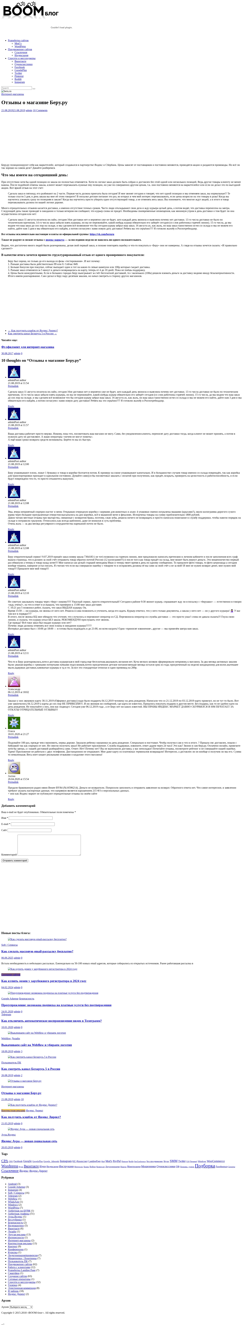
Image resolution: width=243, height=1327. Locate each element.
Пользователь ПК (11, 1062)
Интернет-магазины (12, 94)
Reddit (18, 79)
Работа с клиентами (19, 1267)
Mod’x (18, 43)
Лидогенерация (112, 1166)
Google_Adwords (51, 1161)
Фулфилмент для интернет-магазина (27, 347)
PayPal (117, 1161)
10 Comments (40, 110)
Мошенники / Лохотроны (22, 1258)
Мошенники (148, 1166)
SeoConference (140, 1161)
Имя (4, 818)
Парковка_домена (187, 1167)
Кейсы (93, 1166)
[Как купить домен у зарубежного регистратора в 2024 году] (42, 969)
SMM (174, 1161)
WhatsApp (13, 1201)
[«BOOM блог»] (30, 18)
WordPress (20, 46)
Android (12, 1184)
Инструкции (66, 1166)
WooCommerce (216, 1161)
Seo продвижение (154, 1161)
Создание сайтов (10, 974)
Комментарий (9, 854)
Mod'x (108, 1161)
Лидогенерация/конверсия (23, 1255)
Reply (11, 406)
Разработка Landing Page (22, 1270)
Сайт (4, 830)
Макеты (123, 1167)
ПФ (178, 1166)
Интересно (78, 1167)
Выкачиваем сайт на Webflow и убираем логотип (36, 1045)
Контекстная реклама (13, 1110)
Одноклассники (24, 64)
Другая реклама (17, 1234)
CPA (4, 1161)
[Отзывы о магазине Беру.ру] (24, 1081)
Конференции (16, 1249)
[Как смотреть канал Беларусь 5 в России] (32, 1057)
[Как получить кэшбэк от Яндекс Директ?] (32, 1104)
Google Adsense (10, 998)
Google (27, 1161)
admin (29, 110)
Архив (5, 1307)
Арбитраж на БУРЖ (19, 1210)
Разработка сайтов (18, 40)
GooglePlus (21, 70)
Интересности (16, 1237)
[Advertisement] (100, 138)
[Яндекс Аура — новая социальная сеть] (31, 1129)
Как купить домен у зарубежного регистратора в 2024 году (43, 981)
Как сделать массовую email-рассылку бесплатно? (37, 951)
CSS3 (11, 1161)
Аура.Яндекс (8, 1134)
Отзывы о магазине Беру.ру (21, 1093)
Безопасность (26, 998)
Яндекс (24, 1170)
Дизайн (16, 1038)
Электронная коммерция (22, 1288)
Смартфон (14, 1273)
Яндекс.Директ (38, 1170)
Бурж (21, 1167)
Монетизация (134, 1166)
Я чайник (13, 1291)
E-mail (5, 824)
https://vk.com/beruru (102, 234)
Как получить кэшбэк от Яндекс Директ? (33, 330)
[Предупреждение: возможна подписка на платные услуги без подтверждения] (53, 993)
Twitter (18, 73)
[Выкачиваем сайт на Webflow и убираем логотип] (37, 1032)
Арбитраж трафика (18, 1213)
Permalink (13, 386)
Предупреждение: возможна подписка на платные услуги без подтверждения (56, 1005)
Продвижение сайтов (20, 49)
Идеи (43, 1166)
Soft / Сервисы (9, 944)
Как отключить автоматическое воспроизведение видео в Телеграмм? (51, 1020)
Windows (202, 1161)
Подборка (205, 1165)
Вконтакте (20, 61)
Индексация (21, 55)
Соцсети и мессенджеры (22, 58)
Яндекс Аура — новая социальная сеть (29, 1141)
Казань (86, 1167)
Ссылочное (21, 52)
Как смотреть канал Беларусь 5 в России (32, 333)
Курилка (13, 1252)
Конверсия (100, 1167)
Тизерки (12, 1285)
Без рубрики (15, 1219)
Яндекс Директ (34, 1110)
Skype (166, 1161)
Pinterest (19, 76)
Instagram (20, 82)
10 (22, 1099)
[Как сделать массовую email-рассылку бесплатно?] (37, 939)
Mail (103, 1161)
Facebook (20, 67)
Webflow (6, 1038)
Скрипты (231, 1167)
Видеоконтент (16, 1225)
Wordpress (9, 1166)
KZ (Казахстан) (80, 1161)
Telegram (6, 1014)
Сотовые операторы (19, 1279)
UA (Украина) (191, 1161)
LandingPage (94, 1161)
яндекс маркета (55, 239)
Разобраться (221, 1166)
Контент (12, 1246)
